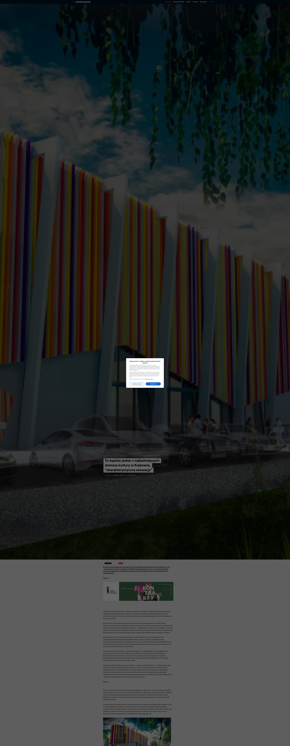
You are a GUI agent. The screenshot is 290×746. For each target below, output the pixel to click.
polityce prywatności (149, 379)
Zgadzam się (153, 383)
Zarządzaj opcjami (136, 383)
